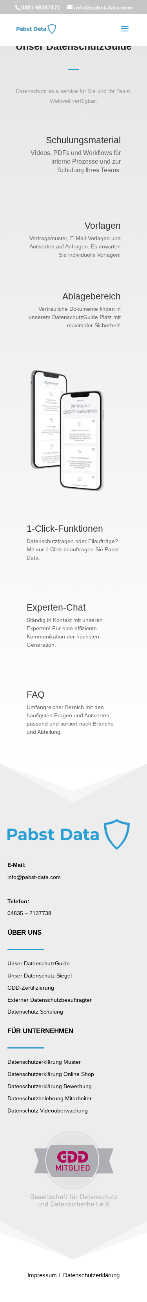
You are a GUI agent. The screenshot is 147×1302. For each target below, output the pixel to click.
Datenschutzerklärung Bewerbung (49, 1086)
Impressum (42, 1275)
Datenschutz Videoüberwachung (47, 1110)
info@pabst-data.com (34, 877)
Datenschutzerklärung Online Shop (50, 1074)
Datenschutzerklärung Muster (44, 1062)
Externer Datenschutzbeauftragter (49, 1000)
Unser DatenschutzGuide (38, 963)
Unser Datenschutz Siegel (39, 975)
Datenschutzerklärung (91, 1275)
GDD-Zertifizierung (30, 988)
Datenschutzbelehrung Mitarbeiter (49, 1098)
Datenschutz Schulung (35, 1011)
